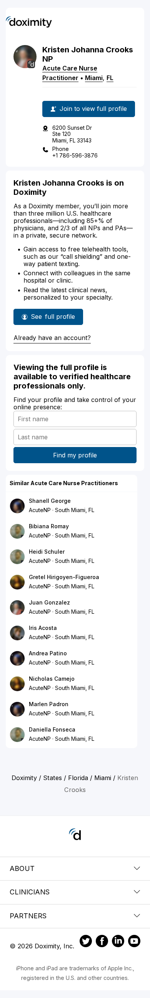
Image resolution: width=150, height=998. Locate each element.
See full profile (53, 319)
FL (110, 78)
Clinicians (30, 892)
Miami (94, 78)
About (22, 868)
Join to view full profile (93, 108)
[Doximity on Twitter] (86, 942)
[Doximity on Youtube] (134, 942)
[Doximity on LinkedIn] (118, 942)
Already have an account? (52, 338)
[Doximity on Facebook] (102, 942)
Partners (28, 916)
